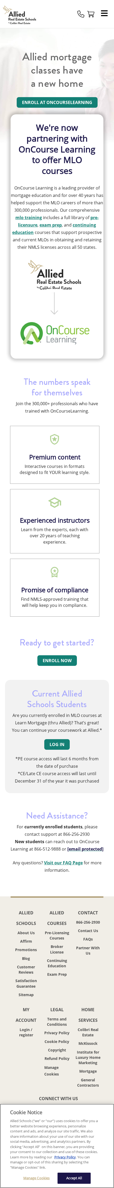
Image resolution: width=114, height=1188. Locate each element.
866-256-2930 (88, 922)
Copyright (57, 1050)
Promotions (26, 949)
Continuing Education (57, 963)
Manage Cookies (57, 1071)
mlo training (28, 217)
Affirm (26, 941)
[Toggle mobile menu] (105, 14)
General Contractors (88, 1082)
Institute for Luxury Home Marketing (88, 1057)
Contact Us (88, 930)
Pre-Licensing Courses (57, 935)
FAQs (88, 939)
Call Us (80, 14)
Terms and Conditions (57, 1022)
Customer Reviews (26, 969)
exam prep (51, 225)
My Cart (91, 14)
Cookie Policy (57, 1041)
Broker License (57, 949)
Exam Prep (57, 974)
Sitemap (26, 994)
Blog (26, 958)
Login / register (26, 1032)
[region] (57, 1146)
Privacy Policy (56, 1032)
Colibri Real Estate (88, 1032)
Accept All (74, 1178)
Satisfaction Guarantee (26, 983)
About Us (26, 932)
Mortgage (88, 1071)
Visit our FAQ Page (63, 863)
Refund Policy (57, 1058)
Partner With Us (88, 950)
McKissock (88, 1043)
